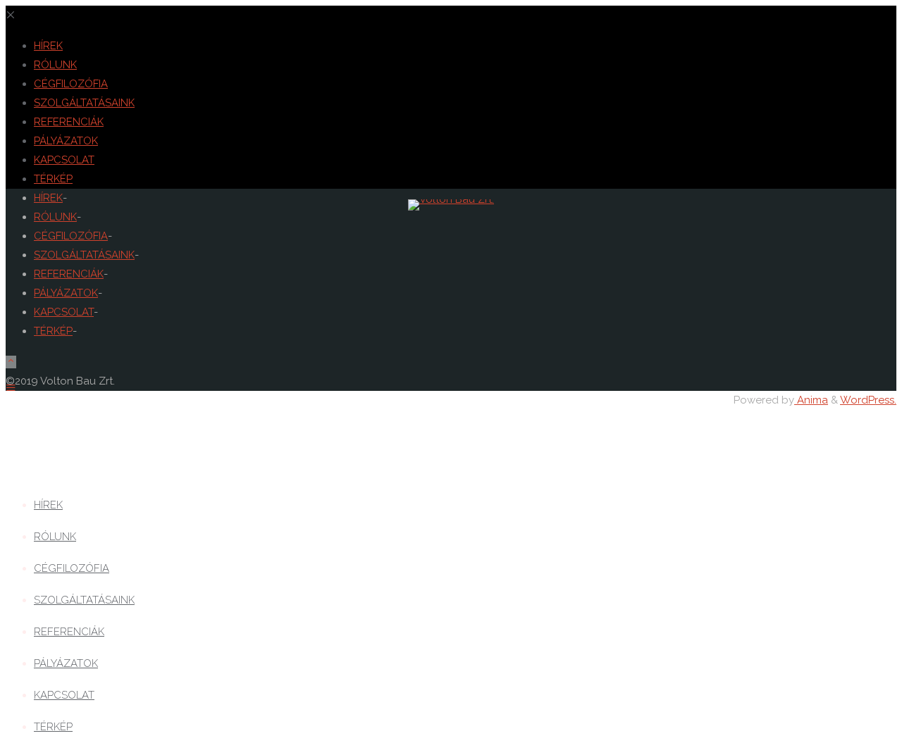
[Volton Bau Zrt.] (451, 199)
